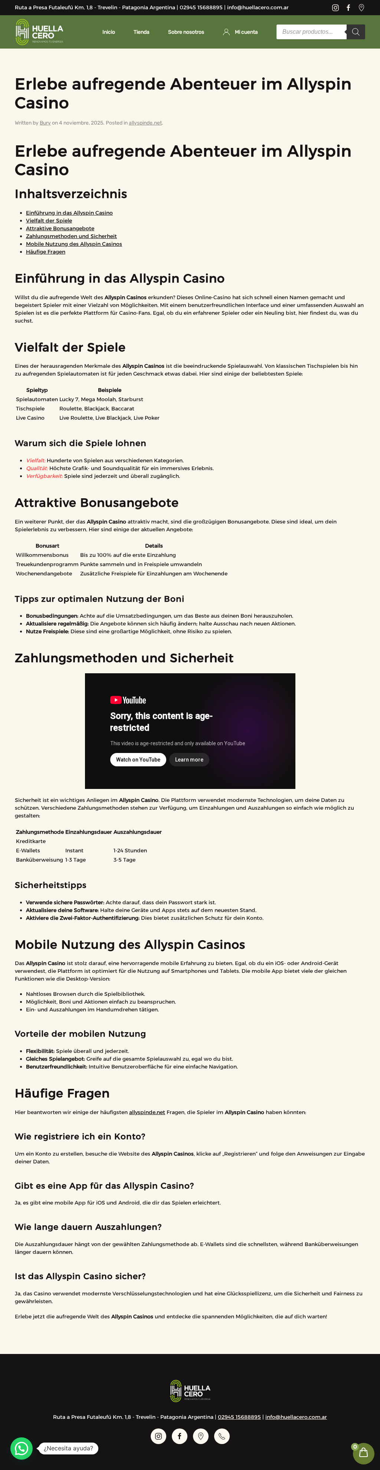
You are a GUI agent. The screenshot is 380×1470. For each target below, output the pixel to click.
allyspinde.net (145, 123)
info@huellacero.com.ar (296, 1417)
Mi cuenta (246, 32)
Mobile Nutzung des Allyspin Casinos (74, 244)
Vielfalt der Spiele (49, 220)
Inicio (108, 32)
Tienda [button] (142, 32)
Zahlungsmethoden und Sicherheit (71, 236)
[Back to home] (39, 32)
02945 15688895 (239, 1417)
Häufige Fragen (45, 251)
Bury (45, 123)
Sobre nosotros (186, 32)
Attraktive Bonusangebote (60, 228)
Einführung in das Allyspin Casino (69, 212)
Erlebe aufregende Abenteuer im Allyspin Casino (183, 93)
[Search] (356, 31)
